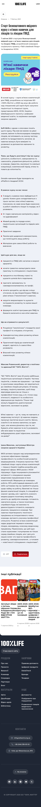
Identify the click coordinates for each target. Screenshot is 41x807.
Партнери (5, 682)
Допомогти (26, 695)
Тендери (25, 678)
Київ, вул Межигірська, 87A (22, 751)
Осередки (5, 678)
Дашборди (5, 698)
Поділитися (22, 554)
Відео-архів (6, 702)
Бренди (24, 674)
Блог (3, 685)
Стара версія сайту (10, 651)
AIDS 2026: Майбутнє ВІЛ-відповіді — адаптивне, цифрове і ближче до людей (34, 611)
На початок (21, 772)
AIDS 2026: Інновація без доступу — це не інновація (22, 609)
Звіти (3, 695)
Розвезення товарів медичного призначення (30, 706)
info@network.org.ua (22, 738)
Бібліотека (5, 706)
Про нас (4, 663)
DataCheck (26, 671)
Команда (5, 674)
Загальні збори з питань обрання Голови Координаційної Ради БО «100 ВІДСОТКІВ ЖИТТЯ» (9, 610)
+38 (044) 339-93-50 (22, 744)
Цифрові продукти (29, 667)
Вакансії (4, 671)
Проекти (5, 667)
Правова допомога (29, 663)
